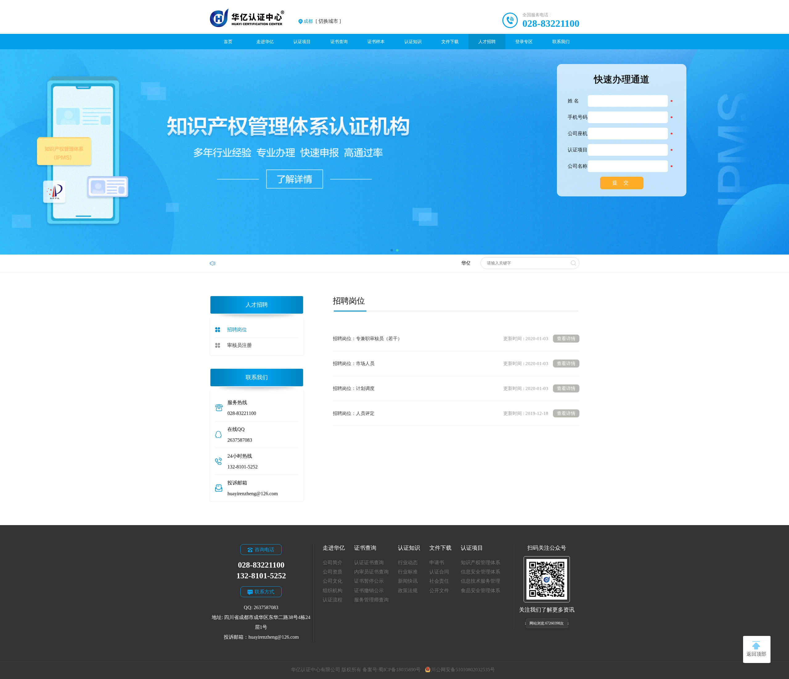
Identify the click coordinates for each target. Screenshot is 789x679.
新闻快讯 (408, 581)
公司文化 (332, 581)
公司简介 (332, 562)
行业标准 (408, 571)
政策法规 (408, 590)
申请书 (436, 562)
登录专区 (524, 41)
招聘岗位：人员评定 (454, 413)
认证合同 (439, 571)
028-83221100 (550, 23)
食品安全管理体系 (480, 590)
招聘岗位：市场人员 (454, 363)
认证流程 (332, 599)
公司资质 (332, 571)
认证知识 (413, 41)
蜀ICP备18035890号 (399, 669)
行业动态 (408, 562)
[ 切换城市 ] (322, 21)
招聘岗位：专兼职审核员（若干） (454, 338)
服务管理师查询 (371, 599)
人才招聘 (487, 41)
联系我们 (561, 41)
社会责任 (439, 581)
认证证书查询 (369, 562)
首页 (228, 41)
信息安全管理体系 (480, 571)
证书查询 (339, 41)
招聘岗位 (237, 329)
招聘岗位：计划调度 (454, 388)
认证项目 (302, 41)
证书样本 (376, 41)
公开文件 (439, 590)
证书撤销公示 (369, 590)
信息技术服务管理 (480, 581)
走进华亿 (265, 41)
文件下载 (450, 41)
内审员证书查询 (371, 571)
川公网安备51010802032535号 (463, 669)
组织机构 (332, 590)
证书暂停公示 (369, 581)
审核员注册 (239, 345)
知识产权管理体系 (480, 562)
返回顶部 (756, 654)
